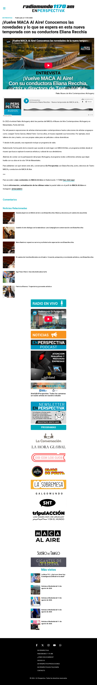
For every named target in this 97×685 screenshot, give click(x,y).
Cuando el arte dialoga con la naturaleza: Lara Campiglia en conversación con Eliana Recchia (49, 228)
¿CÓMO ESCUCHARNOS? (45, 657)
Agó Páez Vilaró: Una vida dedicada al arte (31, 272)
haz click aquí (69, 180)
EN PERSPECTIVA (43, 650)
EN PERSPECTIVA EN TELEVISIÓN (48, 667)
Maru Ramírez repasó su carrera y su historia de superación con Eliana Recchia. (45, 242)
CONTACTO (41, 670)
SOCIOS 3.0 (41, 660)
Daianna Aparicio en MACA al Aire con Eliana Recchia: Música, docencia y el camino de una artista (51, 213)
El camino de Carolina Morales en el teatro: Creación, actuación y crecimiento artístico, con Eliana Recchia (54, 257)
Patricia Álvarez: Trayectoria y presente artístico (34, 286)
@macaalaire (17, 189)
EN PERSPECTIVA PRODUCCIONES (48, 664)
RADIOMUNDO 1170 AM (45, 654)
